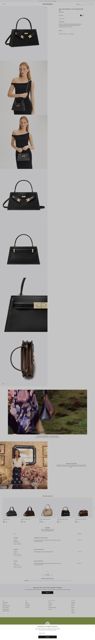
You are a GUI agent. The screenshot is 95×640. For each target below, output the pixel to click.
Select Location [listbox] (42, 633)
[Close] (93, 626)
